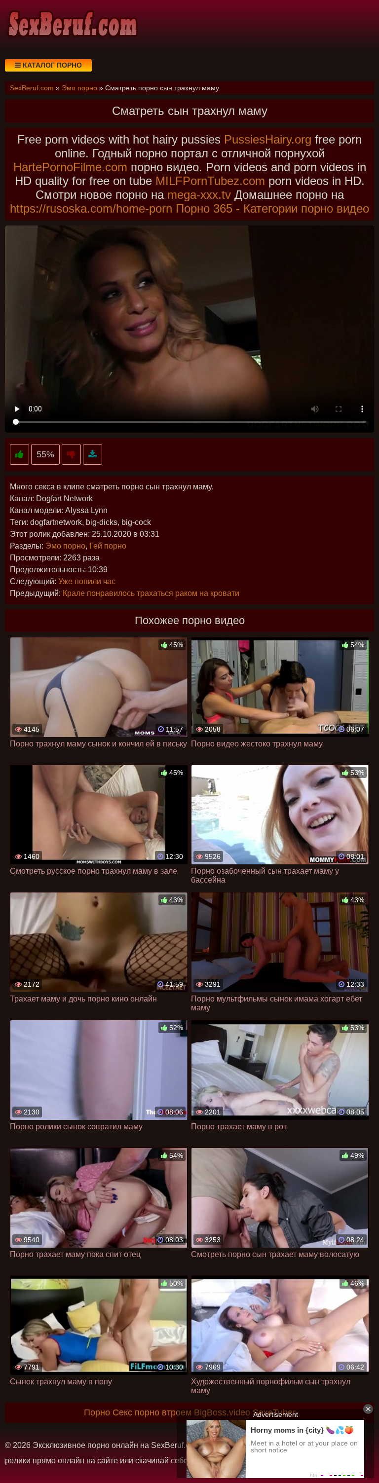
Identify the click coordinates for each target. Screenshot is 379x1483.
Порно (97, 1412)
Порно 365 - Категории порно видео (272, 208)
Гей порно (107, 546)
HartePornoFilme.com (70, 167)
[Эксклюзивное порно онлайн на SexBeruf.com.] (71, 24)
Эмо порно (65, 546)
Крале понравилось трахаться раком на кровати (151, 593)
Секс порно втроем (152, 1412)
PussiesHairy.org (267, 139)
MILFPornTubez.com (210, 180)
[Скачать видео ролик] (92, 454)
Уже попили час (86, 581)
